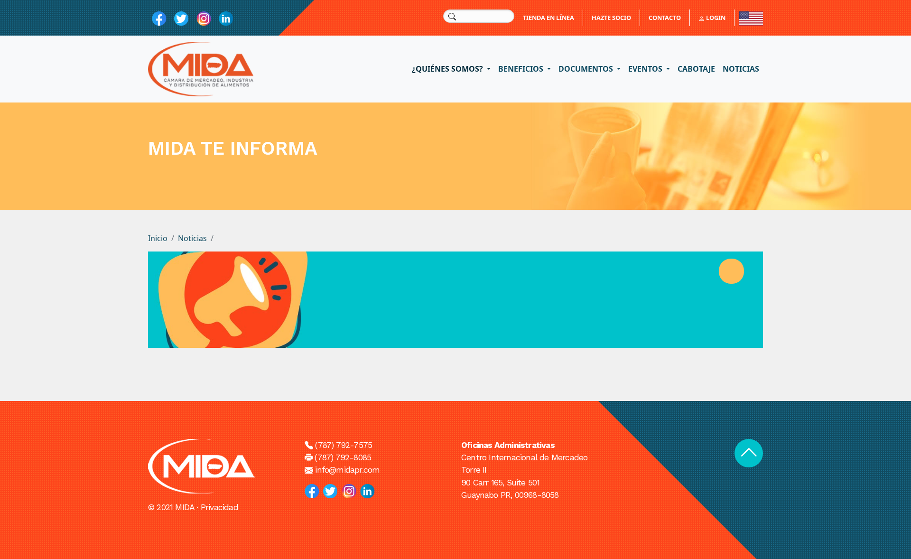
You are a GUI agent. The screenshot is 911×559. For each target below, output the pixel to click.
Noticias (741, 69)
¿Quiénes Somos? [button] (448, 69)
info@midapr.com (347, 470)
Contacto (665, 17)
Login (715, 17)
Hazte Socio (611, 17)
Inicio (157, 238)
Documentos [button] (586, 69)
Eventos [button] (646, 69)
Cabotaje (696, 69)
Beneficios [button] (521, 69)
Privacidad (219, 507)
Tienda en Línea (548, 17)
